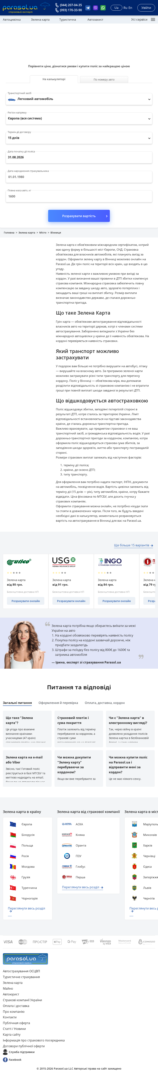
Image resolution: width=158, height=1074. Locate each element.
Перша (80, 877)
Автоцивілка (12, 19)
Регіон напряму (17, 112)
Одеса (147, 866)
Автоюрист (11, 994)
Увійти (146, 8)
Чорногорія (30, 898)
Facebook (15, 1059)
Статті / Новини (14, 1029)
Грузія (26, 877)
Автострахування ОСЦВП (21, 971)
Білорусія (28, 835)
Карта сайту (11, 1034)
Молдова (28, 866)
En (130, 8)
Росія (25, 856)
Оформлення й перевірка (58, 703)
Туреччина (29, 888)
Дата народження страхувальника (28, 171)
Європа (27, 824)
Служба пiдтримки (21, 1052)
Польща (27, 845)
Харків (147, 845)
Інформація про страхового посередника (34, 1040)
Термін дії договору (19, 132)
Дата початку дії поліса (21, 151)
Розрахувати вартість (79, 216)
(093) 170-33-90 (71, 10)
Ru (125, 8)
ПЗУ (78, 856)
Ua (116, 8)
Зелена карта (40, 19)
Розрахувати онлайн (26, 601)
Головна (9, 232)
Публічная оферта (16, 1023)
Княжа (80, 835)
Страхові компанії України (22, 1000)
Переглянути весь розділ (26, 908)
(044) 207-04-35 (71, 5)
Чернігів (149, 898)
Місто (42, 232)
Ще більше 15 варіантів (131, 545)
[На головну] (25, 959)
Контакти (10, 1017)
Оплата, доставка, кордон (105, 703)
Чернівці (149, 856)
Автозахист (95, 19)
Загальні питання (17, 703)
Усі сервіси (139, 19)
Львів (147, 888)
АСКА (79, 824)
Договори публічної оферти (24, 1046)
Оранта (81, 845)
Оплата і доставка (16, 1006)
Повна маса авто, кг (19, 190)
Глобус (80, 866)
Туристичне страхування (21, 977)
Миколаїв (150, 835)
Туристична (67, 19)
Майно (8, 988)
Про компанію (13, 1011)
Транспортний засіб (19, 93)
